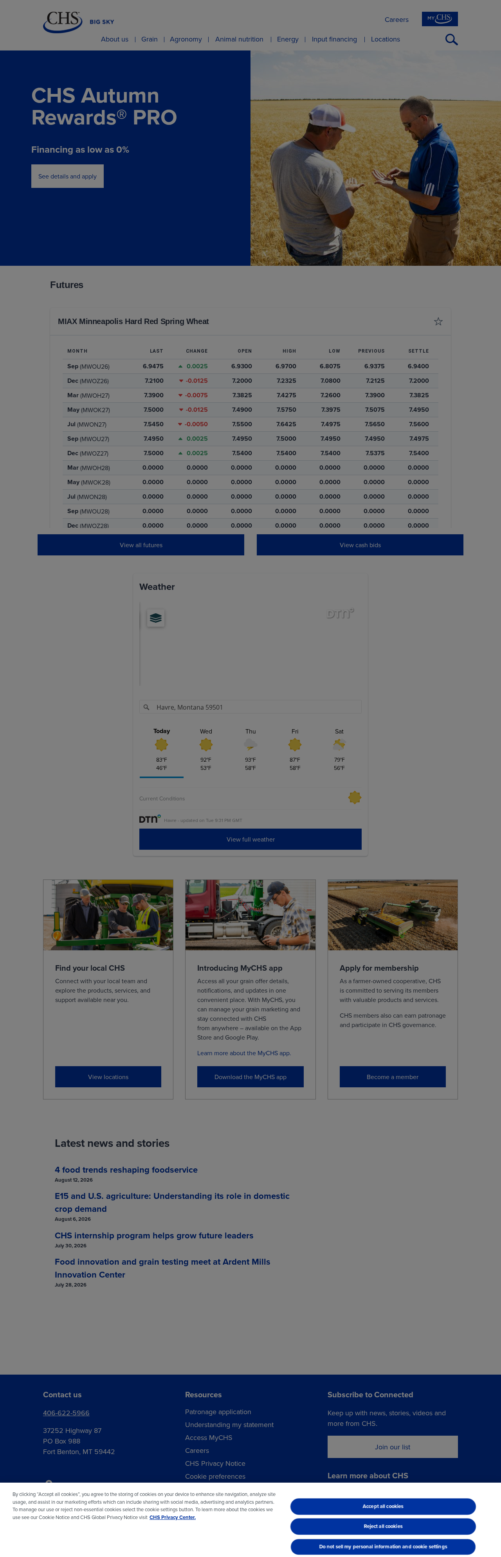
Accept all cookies (383, 1506)
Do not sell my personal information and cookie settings (383, 1546)
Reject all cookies (383, 1526)
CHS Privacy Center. (173, 1517)
